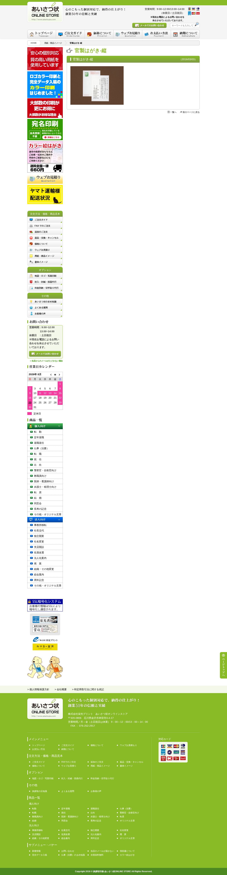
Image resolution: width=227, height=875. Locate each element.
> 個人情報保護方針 (38, 689)
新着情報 (36, 851)
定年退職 (39, 437)
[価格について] (99, 34)
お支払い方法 (38, 749)
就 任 (37, 459)
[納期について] (185, 34)
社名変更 (39, 541)
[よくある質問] (45, 308)
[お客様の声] (45, 314)
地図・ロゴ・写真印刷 (42, 778)
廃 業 (37, 563)
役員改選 (39, 552)
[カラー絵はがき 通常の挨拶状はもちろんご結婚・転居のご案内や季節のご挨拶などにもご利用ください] (45, 162)
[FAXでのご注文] (45, 226)
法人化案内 (40, 558)
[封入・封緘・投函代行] (45, 282)
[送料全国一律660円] (45, 171)
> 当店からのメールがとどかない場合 (46, 361)
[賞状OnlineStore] (45, 631)
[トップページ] (41, 34)
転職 (34, 812)
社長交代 (39, 530)
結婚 (34, 820)
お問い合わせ (67, 851)
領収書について (127, 851)
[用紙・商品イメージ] (45, 256)
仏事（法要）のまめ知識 (73, 855)
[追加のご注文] (45, 232)
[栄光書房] (45, 622)
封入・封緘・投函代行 (72, 778)
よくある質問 (67, 791)
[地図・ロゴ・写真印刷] (45, 276)
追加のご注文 (97, 762)
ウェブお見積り (68, 766)
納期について (67, 749)
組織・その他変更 (44, 569)
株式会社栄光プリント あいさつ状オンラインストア (98, 713)
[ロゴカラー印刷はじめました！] (45, 97)
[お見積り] (45, 183)
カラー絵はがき (127, 855)
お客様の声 (96, 791)
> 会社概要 (61, 689)
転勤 (34, 808)
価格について (97, 745)
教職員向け (40, 475)
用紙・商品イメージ (100, 766)
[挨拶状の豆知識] (45, 302)
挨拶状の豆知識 (39, 791)
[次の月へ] (60, 374)
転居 (122, 816)
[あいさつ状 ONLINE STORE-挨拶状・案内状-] (45, 12)
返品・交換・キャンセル (131, 762)
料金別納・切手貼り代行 (102, 778)
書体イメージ (126, 766)
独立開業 (39, 536)
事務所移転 (40, 525)
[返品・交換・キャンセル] (45, 238)
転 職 (37, 453)
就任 (63, 812)
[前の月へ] (50, 374)
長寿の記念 (40, 508)
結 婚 (37, 497)
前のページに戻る (191, 112)
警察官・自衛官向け (45, 470)
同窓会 (37, 503)
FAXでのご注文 (68, 762)
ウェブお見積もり (128, 745)
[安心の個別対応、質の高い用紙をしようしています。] (45, 69)
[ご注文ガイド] (70, 34)
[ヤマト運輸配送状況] (45, 203)
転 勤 (37, 431)
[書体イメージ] (45, 262)
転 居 (37, 492)
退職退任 (39, 442)
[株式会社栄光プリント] (45, 640)
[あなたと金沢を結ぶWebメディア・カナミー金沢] (45, 649)
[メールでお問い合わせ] (45, 353)
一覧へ (173, 112)
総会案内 (39, 574)
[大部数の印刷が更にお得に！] (45, 117)
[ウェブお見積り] (45, 250)
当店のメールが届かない (102, 851)
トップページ (38, 745)
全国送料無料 (97, 855)
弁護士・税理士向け (45, 486)
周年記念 (39, 580)
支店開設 (39, 547)
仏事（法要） (41, 448)
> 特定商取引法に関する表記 (88, 689)
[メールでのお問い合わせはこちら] (149, 25)
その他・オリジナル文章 (47, 514)
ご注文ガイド (67, 745)
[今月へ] (55, 374)
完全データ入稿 (39, 855)
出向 (93, 812)
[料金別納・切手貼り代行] (45, 288)
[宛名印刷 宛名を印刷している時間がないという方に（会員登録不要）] (45, 139)
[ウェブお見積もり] (128, 34)
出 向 (37, 464)
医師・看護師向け (44, 481)
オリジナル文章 (127, 820)
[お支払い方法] (156, 34)
